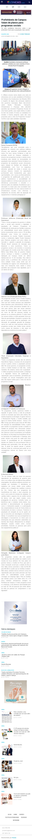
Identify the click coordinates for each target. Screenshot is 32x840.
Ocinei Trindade (25, 34)
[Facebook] (7, 7)
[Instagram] (19, 7)
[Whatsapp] (25, 7)
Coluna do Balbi (6, 632)
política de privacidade (12, 817)
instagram (16, 820)
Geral (3, 652)
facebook (24, 817)
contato (21, 814)
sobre (15, 814)
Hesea (14, 837)
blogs (9, 814)
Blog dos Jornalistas (7, 670)
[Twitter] (13, 7)
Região (3, 641)
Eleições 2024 (5, 34)
